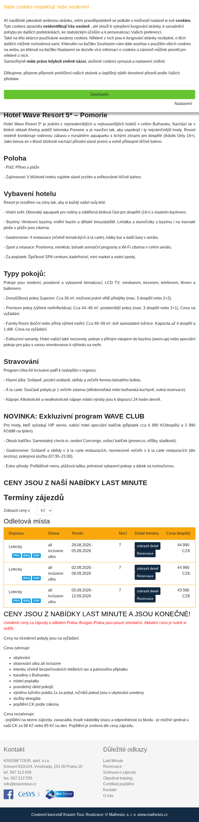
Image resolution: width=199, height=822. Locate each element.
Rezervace (145, 553)
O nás (108, 796)
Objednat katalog (118, 778)
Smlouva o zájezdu (119, 772)
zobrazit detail (147, 546)
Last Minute (113, 761)
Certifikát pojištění (118, 784)
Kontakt (109, 790)
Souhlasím (99, 94)
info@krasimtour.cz (20, 784)
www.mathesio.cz (153, 815)
